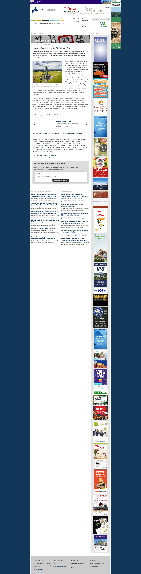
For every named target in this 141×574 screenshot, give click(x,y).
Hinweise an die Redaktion (47, 158)
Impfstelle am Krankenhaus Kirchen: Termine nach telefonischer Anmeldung (74, 239)
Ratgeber (51, 23)
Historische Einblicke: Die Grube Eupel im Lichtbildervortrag (45, 221)
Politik (39, 19)
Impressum (85, 25)
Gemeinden (57, 23)
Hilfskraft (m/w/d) (63, 122)
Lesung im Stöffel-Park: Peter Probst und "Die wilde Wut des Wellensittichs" (74, 222)
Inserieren (84, 19)
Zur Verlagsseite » (38, 569)
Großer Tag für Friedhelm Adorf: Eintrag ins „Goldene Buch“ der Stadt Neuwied (44, 204)
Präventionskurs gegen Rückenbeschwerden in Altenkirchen (43, 238)
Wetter (62, 23)
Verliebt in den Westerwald (59, 566)
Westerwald (36, 27)
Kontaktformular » (94, 566)
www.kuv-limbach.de (38, 149)
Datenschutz (85, 23)
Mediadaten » (74, 568)
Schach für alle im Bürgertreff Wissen (43, 228)
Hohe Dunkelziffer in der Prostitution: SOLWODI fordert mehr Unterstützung (43, 195)
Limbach (40, 33)
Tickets (94, 23)
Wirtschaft (45, 19)
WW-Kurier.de (76, 21)
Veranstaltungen (43, 23)
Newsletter (75, 25)
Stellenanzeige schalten (73, 133)
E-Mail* (38, 173)
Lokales (34, 23)
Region (34, 19)
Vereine (52, 19)
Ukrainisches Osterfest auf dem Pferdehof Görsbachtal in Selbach (75, 231)
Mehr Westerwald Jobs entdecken (46, 133)
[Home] (32, 14)
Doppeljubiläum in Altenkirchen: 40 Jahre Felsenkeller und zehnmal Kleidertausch (44, 212)
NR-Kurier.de (76, 23)
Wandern (54, 156)
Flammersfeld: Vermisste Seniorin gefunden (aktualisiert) (72, 205)
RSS (54, 563)
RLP (62, 19)
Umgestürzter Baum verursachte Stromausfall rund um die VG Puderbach (74, 195)
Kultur (58, 19)
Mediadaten (85, 20)
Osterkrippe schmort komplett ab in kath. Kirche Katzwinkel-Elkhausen (74, 214)
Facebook (76, 19)
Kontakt (84, 26)
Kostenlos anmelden (60, 180)
